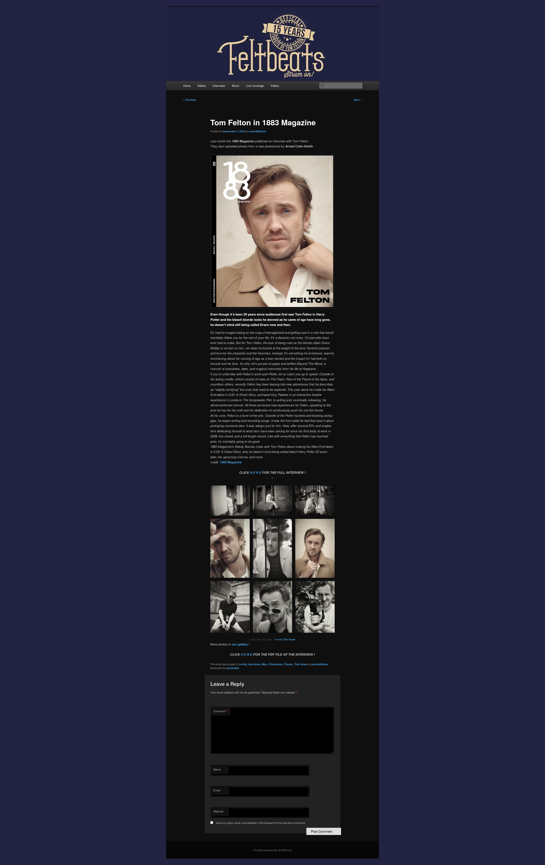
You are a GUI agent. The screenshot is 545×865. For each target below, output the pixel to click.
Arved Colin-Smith (284, 639)
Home (187, 86)
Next (358, 100)
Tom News (301, 664)
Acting (243, 664)
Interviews (219, 86)
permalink (233, 668)
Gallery (201, 86)
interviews (254, 664)
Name (217, 769)
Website (218, 811)
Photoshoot (276, 664)
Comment (220, 711)
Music (236, 86)
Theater (288, 664)
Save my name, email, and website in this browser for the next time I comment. (261, 823)
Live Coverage (255, 86)
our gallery (240, 644)
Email (216, 790)
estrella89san (258, 131)
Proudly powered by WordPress (272, 850)
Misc (265, 664)
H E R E (256, 472)
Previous (189, 100)
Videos (275, 86)
